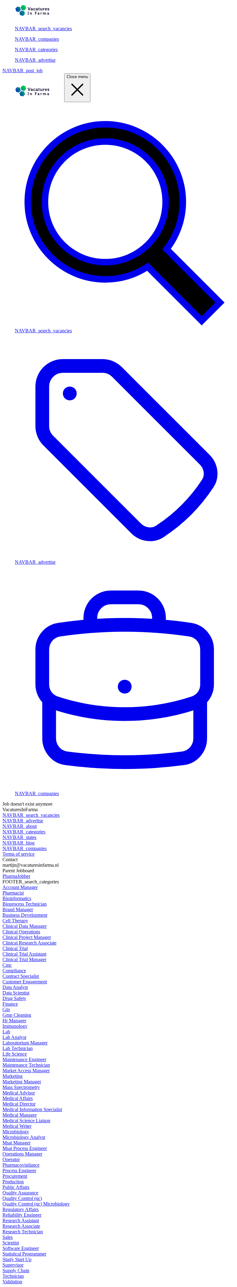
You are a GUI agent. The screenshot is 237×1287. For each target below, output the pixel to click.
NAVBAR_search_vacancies (43, 28)
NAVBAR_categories (36, 49)
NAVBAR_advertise (35, 60)
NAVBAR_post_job (22, 70)
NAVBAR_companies (37, 39)
